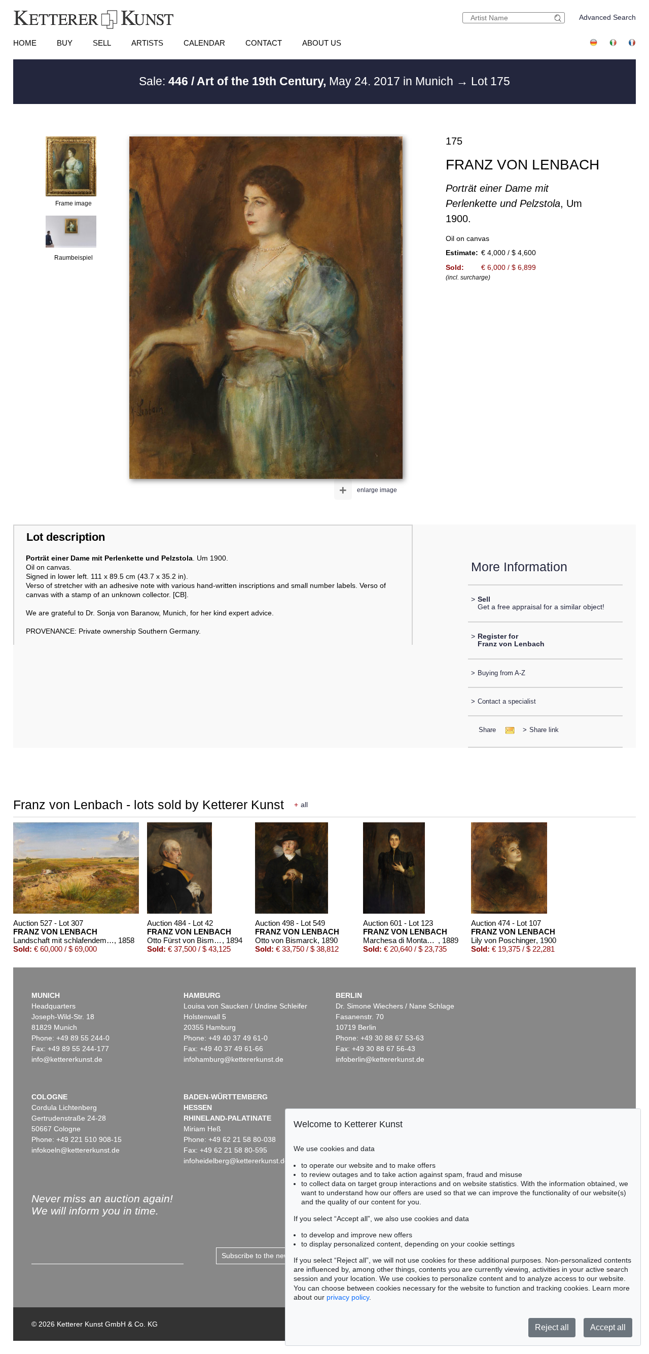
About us (321, 43)
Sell (102, 43)
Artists (147, 43)
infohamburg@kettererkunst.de (233, 1059)
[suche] (559, 18)
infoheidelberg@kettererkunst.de (236, 1161)
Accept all (608, 1327)
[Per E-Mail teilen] (507, 730)
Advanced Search (607, 17)
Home (25, 43)
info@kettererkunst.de (66, 1059)
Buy (65, 43)
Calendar (204, 43)
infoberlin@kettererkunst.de (380, 1059)
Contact (263, 43)
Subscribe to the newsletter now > (276, 1256)
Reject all (552, 1327)
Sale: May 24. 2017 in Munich (297, 81)
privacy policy (348, 1297)
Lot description (65, 537)
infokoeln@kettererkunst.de (75, 1150)
